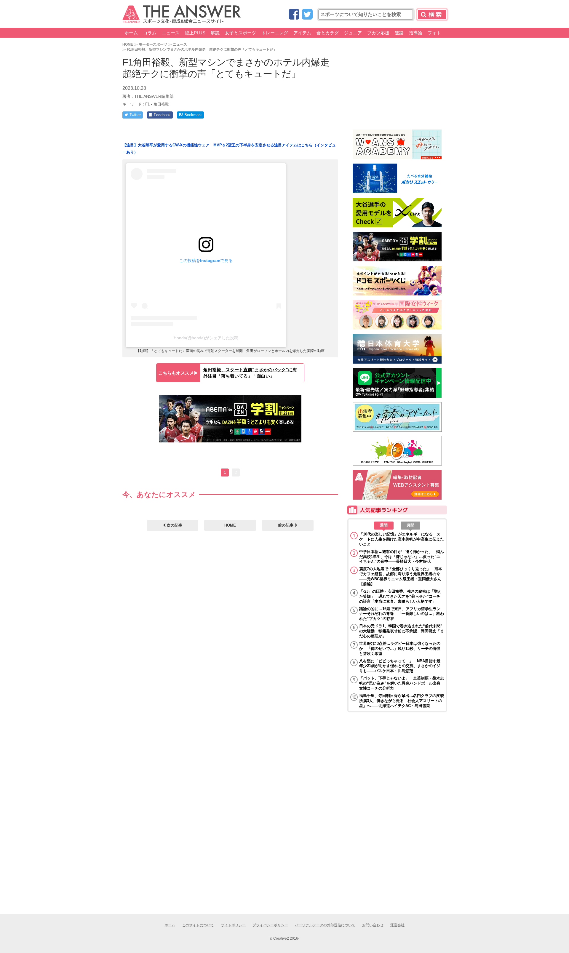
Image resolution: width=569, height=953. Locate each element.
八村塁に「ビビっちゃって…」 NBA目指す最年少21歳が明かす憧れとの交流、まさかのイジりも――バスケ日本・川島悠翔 (399, 666)
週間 (384, 525)
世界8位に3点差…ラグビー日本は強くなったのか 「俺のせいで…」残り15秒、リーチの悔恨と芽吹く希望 (399, 648)
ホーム (131, 32)
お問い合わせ (372, 925)
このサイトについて (198, 925)
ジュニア (353, 32)
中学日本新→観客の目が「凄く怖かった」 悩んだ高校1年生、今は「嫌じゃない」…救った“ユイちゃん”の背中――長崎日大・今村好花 (401, 556)
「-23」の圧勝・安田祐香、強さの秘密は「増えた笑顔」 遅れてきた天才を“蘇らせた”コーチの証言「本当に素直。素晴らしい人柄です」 (400, 596)
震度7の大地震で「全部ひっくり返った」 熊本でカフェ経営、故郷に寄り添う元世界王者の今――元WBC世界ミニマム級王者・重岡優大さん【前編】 (400, 576)
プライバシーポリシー (270, 925)
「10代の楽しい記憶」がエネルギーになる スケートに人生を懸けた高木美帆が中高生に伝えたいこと (401, 539)
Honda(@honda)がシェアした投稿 (206, 337)
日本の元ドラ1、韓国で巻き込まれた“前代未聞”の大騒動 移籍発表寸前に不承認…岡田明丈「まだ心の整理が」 (401, 631)
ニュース (171, 32)
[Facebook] (294, 15)
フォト (434, 32)
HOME (127, 44)
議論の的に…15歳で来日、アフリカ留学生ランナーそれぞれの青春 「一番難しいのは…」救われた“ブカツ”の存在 (401, 614)
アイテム (302, 32)
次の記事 (174, 525)
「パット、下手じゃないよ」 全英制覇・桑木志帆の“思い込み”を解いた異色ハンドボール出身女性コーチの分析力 (401, 683)
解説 (215, 32)
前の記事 (286, 525)
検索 (432, 14)
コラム (149, 32)
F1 (147, 104)
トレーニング (274, 32)
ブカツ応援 (378, 32)
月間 (410, 525)
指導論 (415, 32)
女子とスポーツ (240, 32)
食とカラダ (328, 32)
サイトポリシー (233, 925)
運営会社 (397, 925)
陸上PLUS (195, 32)
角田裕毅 (161, 104)
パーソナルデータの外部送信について (325, 925)
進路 (399, 32)
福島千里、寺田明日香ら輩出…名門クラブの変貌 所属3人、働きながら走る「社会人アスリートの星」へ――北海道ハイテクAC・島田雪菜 (401, 700)
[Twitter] (307, 15)
